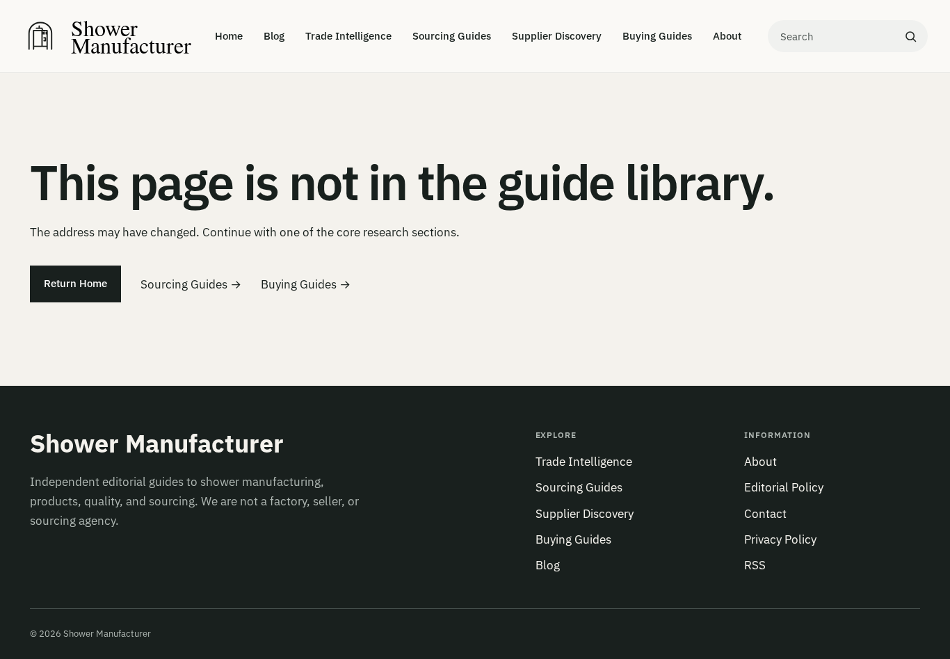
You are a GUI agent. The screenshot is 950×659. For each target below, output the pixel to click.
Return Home (75, 283)
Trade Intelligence (348, 35)
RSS (755, 565)
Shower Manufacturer (157, 443)
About (727, 35)
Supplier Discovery (557, 35)
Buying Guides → (306, 284)
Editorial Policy (783, 487)
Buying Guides (657, 35)
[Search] (910, 36)
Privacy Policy (780, 539)
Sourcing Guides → (190, 284)
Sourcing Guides (451, 35)
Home (229, 35)
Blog (274, 35)
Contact (765, 513)
